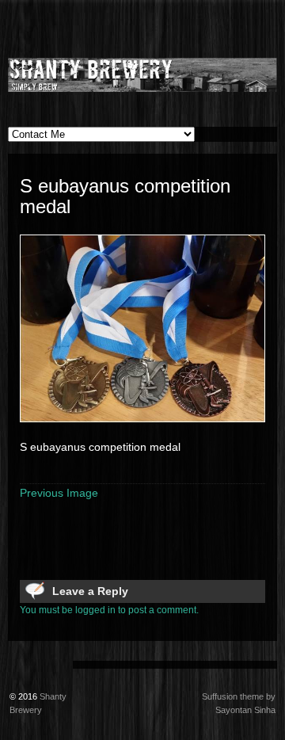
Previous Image (59, 492)
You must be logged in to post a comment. (109, 610)
